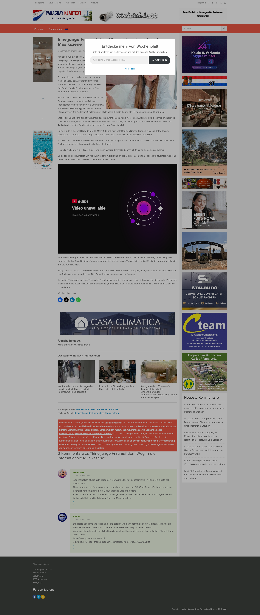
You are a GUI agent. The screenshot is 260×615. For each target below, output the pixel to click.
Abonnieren (159, 60)
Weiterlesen (130, 69)
